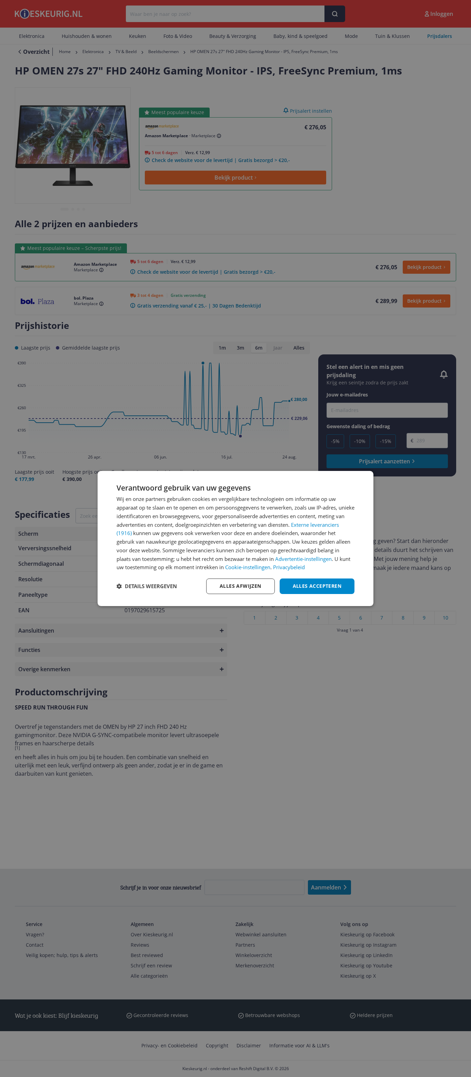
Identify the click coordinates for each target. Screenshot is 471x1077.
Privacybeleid (289, 567)
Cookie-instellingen (247, 567)
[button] (147, 586)
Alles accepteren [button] (317, 586)
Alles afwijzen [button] (240, 586)
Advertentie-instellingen (303, 558)
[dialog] (235, 538)
